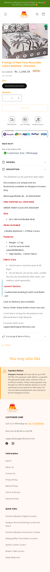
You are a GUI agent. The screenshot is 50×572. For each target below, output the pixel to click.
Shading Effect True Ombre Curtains (22, 538)
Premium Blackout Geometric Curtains (23, 532)
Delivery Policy (12, 498)
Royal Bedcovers (13, 557)
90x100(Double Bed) (16, 86)
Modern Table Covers (15, 551)
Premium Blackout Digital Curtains (21, 516)
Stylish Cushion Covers (16, 544)
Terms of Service (13, 492)
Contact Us (10, 473)
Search (9, 460)
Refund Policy (12, 486)
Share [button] (7, 345)
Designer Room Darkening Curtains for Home (23, 524)
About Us (10, 467)
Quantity (6, 92)
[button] (5, 14)
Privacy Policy (12, 479)
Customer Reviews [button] (2, 288)
